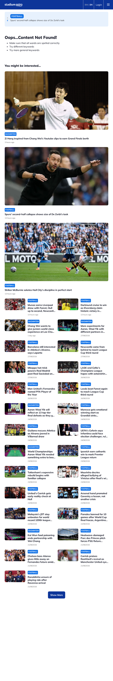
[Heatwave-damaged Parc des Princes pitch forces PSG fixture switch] (68, 534)
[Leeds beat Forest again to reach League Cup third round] (68, 388)
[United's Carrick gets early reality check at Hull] (15, 492)
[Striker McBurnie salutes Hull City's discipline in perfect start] (56, 252)
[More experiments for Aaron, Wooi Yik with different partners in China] (68, 325)
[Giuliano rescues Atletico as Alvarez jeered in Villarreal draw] (15, 430)
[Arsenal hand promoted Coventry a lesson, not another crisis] (68, 492)
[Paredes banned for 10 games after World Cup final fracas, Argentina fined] (68, 513)
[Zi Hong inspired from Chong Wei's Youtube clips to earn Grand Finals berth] (56, 100)
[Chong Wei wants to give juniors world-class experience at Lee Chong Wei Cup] (15, 325)
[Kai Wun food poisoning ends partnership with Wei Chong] (15, 534)
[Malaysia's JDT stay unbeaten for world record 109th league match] (15, 513)
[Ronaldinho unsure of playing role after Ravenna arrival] (15, 576)
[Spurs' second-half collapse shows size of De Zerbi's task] (56, 176)
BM (86, 4)
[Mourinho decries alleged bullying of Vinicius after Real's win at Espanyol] (68, 472)
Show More (56, 594)
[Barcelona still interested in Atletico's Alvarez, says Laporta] (15, 346)
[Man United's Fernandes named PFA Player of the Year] (15, 388)
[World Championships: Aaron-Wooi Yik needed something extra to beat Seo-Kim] (15, 451)
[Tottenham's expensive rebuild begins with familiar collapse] (15, 472)
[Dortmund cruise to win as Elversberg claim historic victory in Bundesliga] (68, 304)
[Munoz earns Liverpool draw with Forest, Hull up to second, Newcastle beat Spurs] (15, 304)
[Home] (13, 4)
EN (91, 4)
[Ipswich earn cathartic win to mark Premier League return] (68, 451)
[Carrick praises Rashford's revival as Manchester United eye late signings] (68, 555)
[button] (7, 17)
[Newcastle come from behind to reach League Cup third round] (68, 346)
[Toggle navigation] (108, 4)
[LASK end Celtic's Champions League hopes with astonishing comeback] (68, 367)
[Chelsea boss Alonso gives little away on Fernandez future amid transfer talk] (15, 555)
